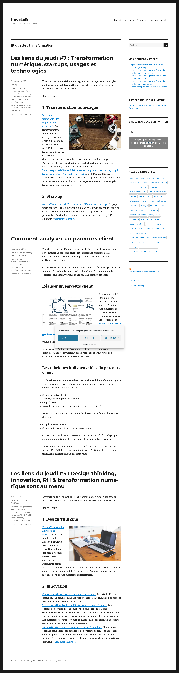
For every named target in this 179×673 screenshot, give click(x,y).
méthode (155, 219)
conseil (145, 183)
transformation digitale (20, 105)
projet (141, 228)
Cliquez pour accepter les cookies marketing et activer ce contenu (148, 143)
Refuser (89, 338)
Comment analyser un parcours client (62, 238)
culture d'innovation (157, 192)
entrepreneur (148, 201)
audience (134, 178)
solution (156, 242)
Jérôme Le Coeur (136, 280)
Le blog (14, 85)
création (143, 187)
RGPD (22, 515)
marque (144, 219)
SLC (30, 515)
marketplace (16, 97)
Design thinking (25, 253)
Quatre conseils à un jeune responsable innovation (69, 594)
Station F (27, 99)
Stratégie (142, 20)
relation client (17, 99)
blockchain (15, 91)
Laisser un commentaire (21, 114)
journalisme (25, 94)
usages (14, 110)
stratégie (133, 247)
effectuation (135, 201)
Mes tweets (148, 143)
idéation (153, 205)
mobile (24, 509)
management (154, 215)
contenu (133, 187)
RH (27, 515)
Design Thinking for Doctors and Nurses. (53, 531)
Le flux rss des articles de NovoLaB (144, 272)
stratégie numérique (148, 247)
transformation (17, 102)
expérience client (18, 262)
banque (22, 88)
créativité (153, 187)
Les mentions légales (138, 286)
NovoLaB (19, 19)
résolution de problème (140, 242)
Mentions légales (89, 344)
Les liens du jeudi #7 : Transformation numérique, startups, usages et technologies (62, 64)
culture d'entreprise (138, 192)
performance (16, 512)
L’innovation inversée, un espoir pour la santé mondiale (72, 627)
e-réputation (159, 196)
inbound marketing (138, 210)
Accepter (68, 338)
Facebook (134, 205)
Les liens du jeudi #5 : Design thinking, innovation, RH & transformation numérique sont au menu (65, 480)
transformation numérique (22, 108)
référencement (141, 233)
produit (133, 228)
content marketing (159, 183)
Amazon (14, 88)
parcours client (17, 264)
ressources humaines (155, 228)
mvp (29, 509)
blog (142, 178)
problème (157, 224)
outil (28, 262)
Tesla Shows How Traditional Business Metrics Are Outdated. (74, 605)
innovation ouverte (138, 215)
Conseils (129, 20)
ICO (18, 94)
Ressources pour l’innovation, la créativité (149, 87)
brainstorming (153, 178)
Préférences (111, 338)
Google (144, 205)
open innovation (137, 224)
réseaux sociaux (159, 238)
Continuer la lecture (64, 219)
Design (133, 196)
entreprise (161, 201)
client (13, 259)
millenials (27, 97)
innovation (15, 509)
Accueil (117, 20)
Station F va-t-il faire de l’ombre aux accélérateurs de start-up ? (75, 204)
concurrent (134, 183)
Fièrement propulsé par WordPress (53, 661)
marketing (134, 219)
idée (162, 205)
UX (19, 110)
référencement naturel (139, 238)
